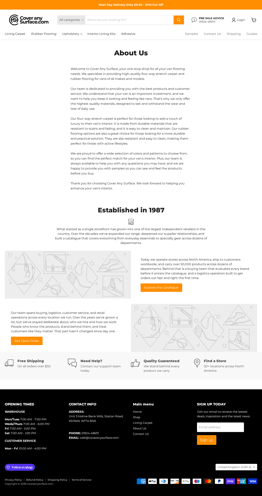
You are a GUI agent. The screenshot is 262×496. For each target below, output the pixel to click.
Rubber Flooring (43, 34)
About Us (139, 428)
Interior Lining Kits (101, 34)
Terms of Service (81, 479)
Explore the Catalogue (161, 287)
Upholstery (71, 34)
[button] (239, 20)
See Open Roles (27, 341)
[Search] (179, 20)
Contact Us (212, 34)
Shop (136, 417)
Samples (191, 34)
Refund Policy (34, 479)
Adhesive (128, 34)
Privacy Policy (13, 479)
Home (137, 411)
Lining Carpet (15, 34)
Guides (251, 34)
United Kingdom (234, 467)
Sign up (206, 440)
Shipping (234, 34)
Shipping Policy (57, 479)
